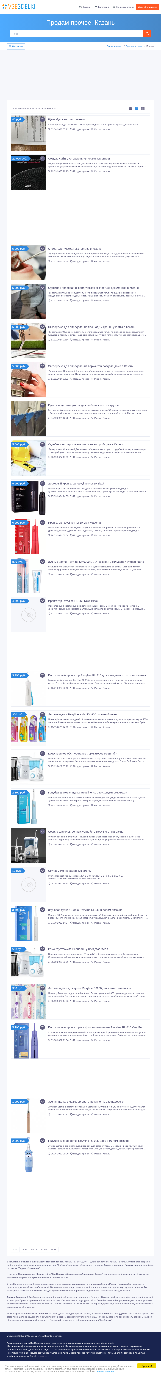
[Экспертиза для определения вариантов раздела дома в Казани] (28, 379)
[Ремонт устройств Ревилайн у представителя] (28, 962)
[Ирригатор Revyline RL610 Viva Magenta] (28, 536)
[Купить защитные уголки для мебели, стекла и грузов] (28, 418)
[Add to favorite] (42, 119)
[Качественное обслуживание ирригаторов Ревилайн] (28, 767)
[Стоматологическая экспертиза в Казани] (28, 262)
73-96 (44, 1249)
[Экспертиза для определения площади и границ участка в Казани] (28, 340)
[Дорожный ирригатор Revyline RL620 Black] (28, 497)
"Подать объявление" (29, 1268)
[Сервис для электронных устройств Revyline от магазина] (28, 845)
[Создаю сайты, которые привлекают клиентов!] (28, 172)
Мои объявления (125, 7)
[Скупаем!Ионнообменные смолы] (28, 884)
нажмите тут (44, 1356)
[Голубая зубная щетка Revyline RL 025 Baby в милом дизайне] (28, 1154)
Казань (86, 7)
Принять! (147, 1366)
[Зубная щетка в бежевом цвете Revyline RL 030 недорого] (28, 1115)
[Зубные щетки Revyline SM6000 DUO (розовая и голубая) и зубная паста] (28, 575)
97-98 (53, 1249)
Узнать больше (105, 1371)
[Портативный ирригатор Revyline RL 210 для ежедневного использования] (28, 688)
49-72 (34, 1249)
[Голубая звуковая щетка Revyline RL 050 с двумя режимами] (28, 806)
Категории (103, 7)
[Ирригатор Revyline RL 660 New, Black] (28, 614)
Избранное (17, 46)
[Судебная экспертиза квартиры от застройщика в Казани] (28, 458)
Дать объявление (147, 7)
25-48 (24, 1249)
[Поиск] (147, 33)
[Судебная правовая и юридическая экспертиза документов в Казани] (28, 301)
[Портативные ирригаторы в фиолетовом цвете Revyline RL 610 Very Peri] (28, 1040)
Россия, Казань (102, 129)
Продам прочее (134, 46)
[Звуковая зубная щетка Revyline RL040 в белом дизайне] (28, 923)
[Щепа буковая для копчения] (28, 133)
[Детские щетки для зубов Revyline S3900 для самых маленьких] (28, 1001)
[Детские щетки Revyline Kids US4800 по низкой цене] (28, 728)
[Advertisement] (80, 74)
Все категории (114, 46)
